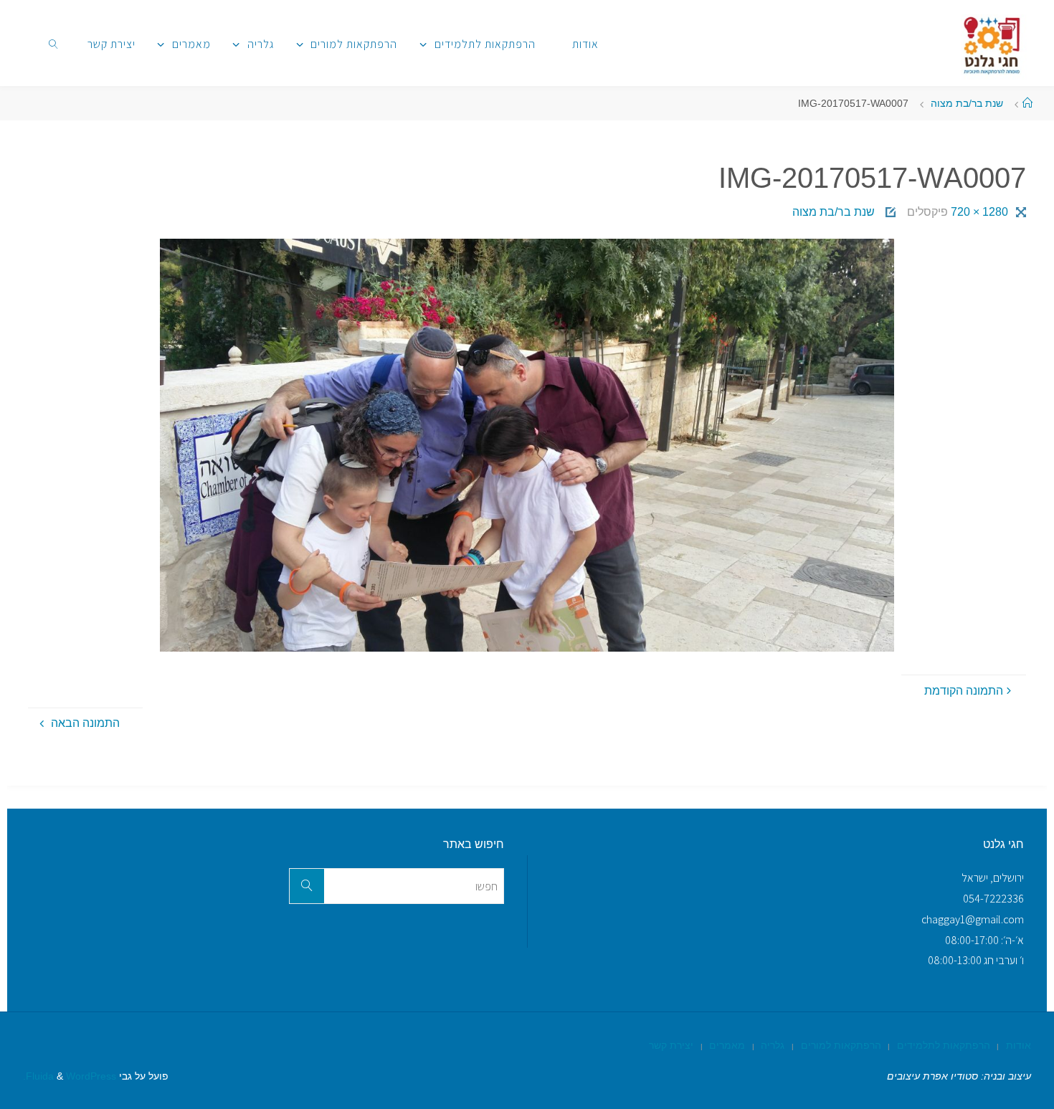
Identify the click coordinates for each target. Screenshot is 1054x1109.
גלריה (772, 1045)
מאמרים (727, 1045)
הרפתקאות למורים (841, 1045)
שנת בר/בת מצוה (967, 103)
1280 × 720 (978, 212)
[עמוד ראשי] (1027, 103)
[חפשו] (307, 886)
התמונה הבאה (85, 723)
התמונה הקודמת (963, 691)
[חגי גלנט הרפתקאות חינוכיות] (992, 43)
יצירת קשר (671, 1045)
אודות (1018, 1045)
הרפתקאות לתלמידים (943, 1045)
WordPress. (69, 1076)
